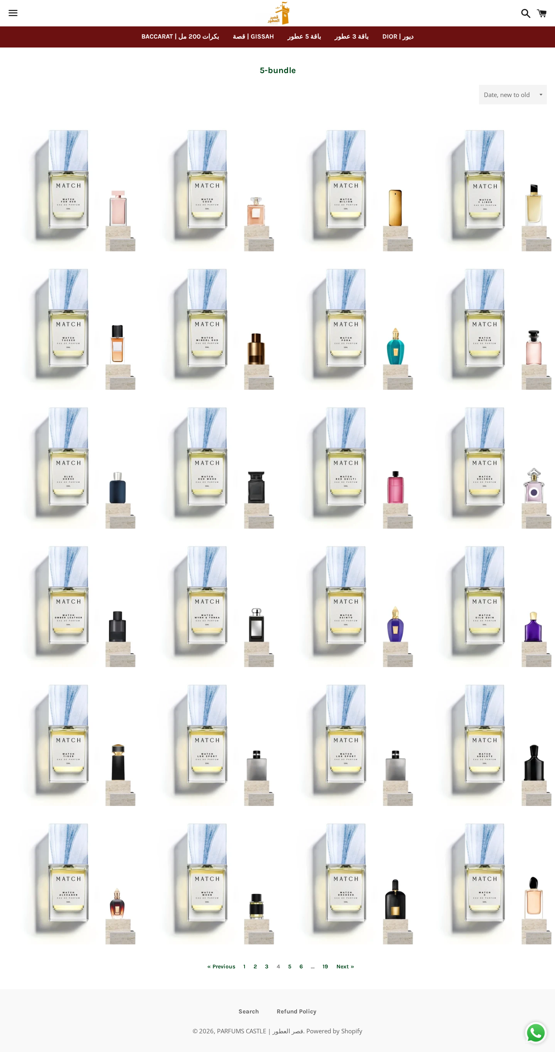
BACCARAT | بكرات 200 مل (180, 36)
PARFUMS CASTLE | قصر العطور (260, 1031)
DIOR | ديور (398, 36)
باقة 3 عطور (352, 36)
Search (248, 1011)
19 (325, 967)
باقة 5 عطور (304, 36)
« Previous (221, 967)
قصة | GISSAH (253, 36)
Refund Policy (297, 1011)
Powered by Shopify (334, 1031)
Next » (345, 967)
